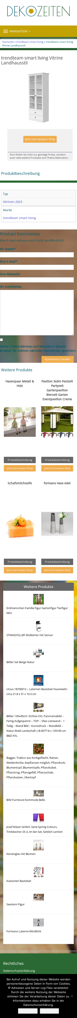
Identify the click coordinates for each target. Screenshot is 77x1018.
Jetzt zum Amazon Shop (40, 139)
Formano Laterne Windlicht (23, 931)
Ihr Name (7, 249)
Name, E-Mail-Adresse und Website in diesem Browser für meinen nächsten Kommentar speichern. (38, 348)
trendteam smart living (29, 41)
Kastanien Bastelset (18, 881)
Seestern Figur (15, 904)
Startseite (8, 41)
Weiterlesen (49, 1011)
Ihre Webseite (10, 274)
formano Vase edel (57, 483)
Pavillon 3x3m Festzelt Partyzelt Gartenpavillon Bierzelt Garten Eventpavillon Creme (57, 390)
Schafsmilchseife (20, 483)
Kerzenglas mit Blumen (21, 854)
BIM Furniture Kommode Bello (25, 800)
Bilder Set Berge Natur (20, 662)
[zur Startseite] (38, 11)
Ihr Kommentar (11, 287)
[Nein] (72, 996)
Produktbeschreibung (20, 459)
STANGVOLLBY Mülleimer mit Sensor (29, 635)
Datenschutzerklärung (19, 971)
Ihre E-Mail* (8, 261)
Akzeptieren (28, 1011)
